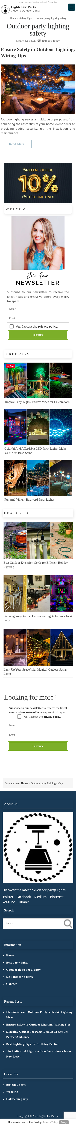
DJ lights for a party (19, 976)
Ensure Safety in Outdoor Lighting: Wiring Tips (38, 1024)
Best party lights (17, 962)
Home (24, 783)
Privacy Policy (50, 1122)
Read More (16, 144)
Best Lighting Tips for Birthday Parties (32, 1044)
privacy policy (47, 326)
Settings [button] (38, 1122)
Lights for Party (23, 7)
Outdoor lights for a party (23, 969)
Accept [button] (64, 1122)
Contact (11, 984)
